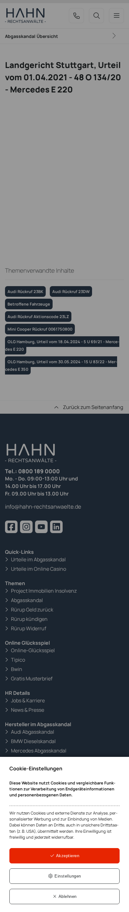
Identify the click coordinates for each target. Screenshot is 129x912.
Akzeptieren (67, 855)
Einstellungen (67, 876)
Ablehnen (67, 896)
